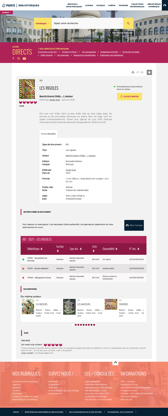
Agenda (16, 384)
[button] (165, 5)
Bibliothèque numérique (24, 399)
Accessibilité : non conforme (120, 412)
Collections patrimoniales (25, 396)
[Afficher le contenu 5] (84, 325)
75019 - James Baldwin (37, 268)
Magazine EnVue (129, 384)
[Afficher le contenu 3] (78, 325)
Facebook (53, 381)
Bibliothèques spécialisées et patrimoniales (44, 412)
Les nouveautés (92, 381)
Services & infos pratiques (25, 381)
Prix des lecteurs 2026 (95, 390)
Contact (131, 381)
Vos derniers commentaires (98, 399)
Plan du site (126, 399)
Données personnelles (141, 393)
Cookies (124, 393)
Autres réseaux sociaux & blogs (63, 390)
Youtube (52, 387)
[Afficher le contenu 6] (86, 325)
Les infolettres (55, 393)
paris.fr (16, 412)
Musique (16, 387)
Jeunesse (17, 393)
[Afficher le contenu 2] (76, 325)
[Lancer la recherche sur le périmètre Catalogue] (128, 23)
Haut (115, 362)
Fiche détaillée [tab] (48, 134)
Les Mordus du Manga (96, 396)
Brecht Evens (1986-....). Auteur (56, 96)
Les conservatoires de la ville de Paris (85, 412)
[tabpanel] (75, 172)
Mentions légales (129, 396)
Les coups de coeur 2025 (97, 393)
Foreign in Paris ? (129, 390)
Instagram (53, 384)
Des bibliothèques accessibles (136, 387)
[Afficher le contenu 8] (91, 325)
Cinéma (16, 390)
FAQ (123, 381)
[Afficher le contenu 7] (89, 325)
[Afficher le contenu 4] (81, 325)
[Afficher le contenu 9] (94, 325)
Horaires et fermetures (96, 384)
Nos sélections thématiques (98, 387)
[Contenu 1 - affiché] (73, 325)
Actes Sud (54, 100)
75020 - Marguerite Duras (39, 277)
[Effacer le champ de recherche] (121, 23)
